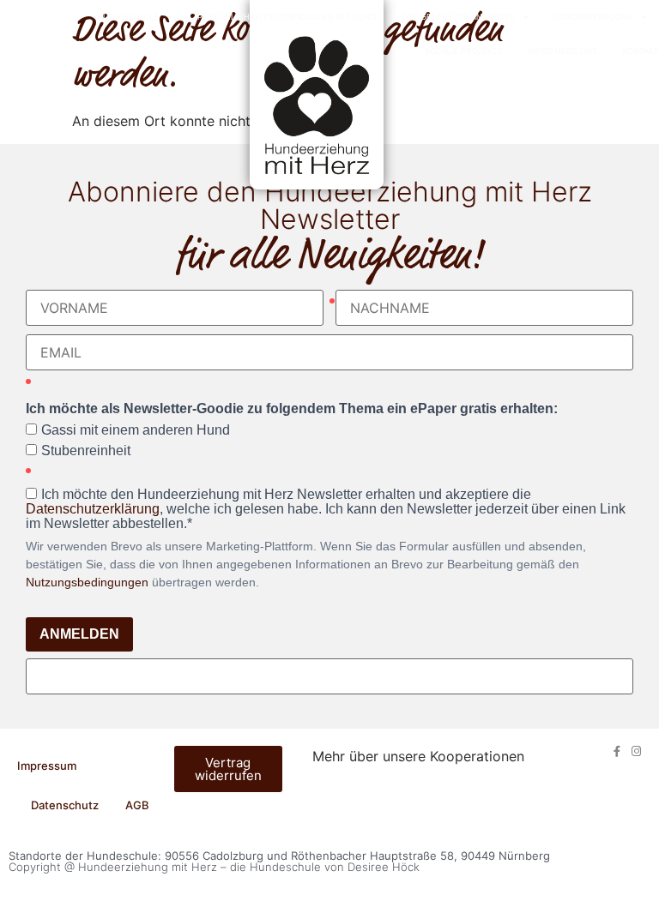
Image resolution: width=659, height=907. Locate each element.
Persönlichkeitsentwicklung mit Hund (287, 17)
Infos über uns (562, 51)
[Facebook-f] (616, 751)
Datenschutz (65, 805)
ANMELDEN (79, 634)
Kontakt (640, 51)
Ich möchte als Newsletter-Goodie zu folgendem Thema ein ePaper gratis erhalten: (292, 409)
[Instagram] (636, 751)
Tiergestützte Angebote (458, 17)
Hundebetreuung (593, 17)
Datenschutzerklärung (93, 509)
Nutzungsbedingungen (87, 582)
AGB (137, 805)
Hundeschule (128, 17)
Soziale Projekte (464, 51)
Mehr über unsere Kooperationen (418, 756)
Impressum (46, 765)
